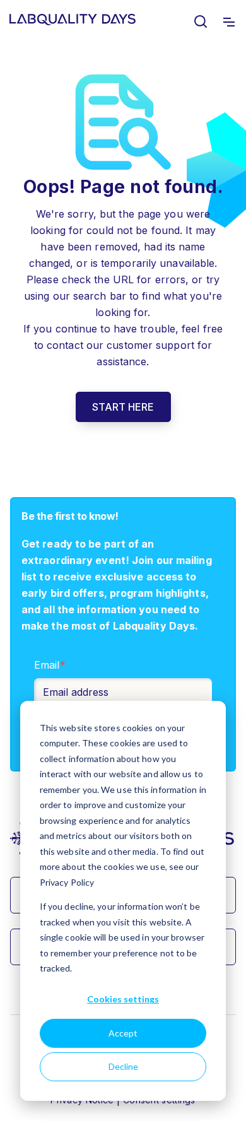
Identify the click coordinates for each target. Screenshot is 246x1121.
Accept (123, 1033)
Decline (123, 1066)
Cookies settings (123, 999)
